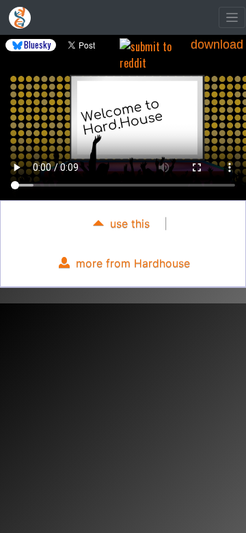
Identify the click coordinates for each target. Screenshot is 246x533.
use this (128, 223)
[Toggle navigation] (232, 17)
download (217, 44)
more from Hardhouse (131, 263)
